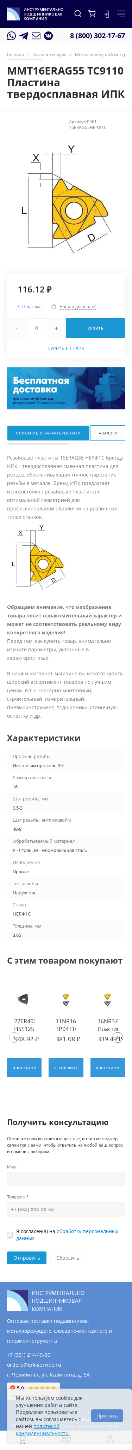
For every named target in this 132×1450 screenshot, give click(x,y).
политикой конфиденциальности (42, 1430)
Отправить (26, 1257)
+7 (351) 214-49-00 (28, 1354)
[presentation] (14, 1037)
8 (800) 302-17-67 (97, 35)
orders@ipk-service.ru (34, 1364)
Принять (107, 1415)
